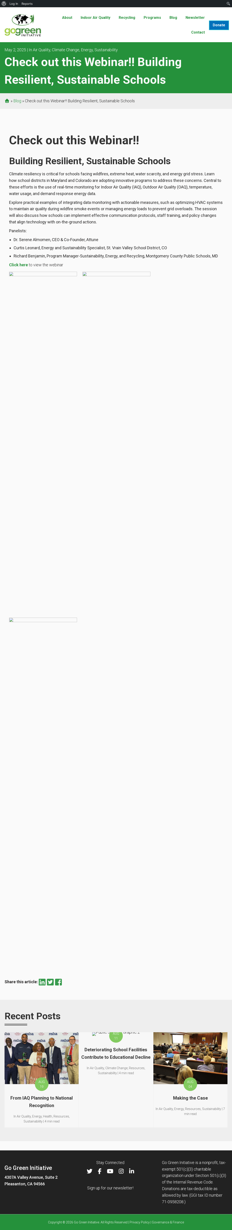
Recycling (127, 17)
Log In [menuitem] (14, 3)
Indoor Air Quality (95, 17)
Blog (173, 17)
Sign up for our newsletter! (110, 1188)
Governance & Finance (168, 1222)
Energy (87, 49)
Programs (152, 17)
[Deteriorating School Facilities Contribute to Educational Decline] (116, 1079)
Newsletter (195, 17)
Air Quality (41, 49)
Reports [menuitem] (27, 3)
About (67, 17)
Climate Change (65, 49)
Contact (198, 32)
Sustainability (106, 49)
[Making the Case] (190, 1079)
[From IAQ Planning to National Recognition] (42, 1079)
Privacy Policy (140, 1222)
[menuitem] (4, 3)
